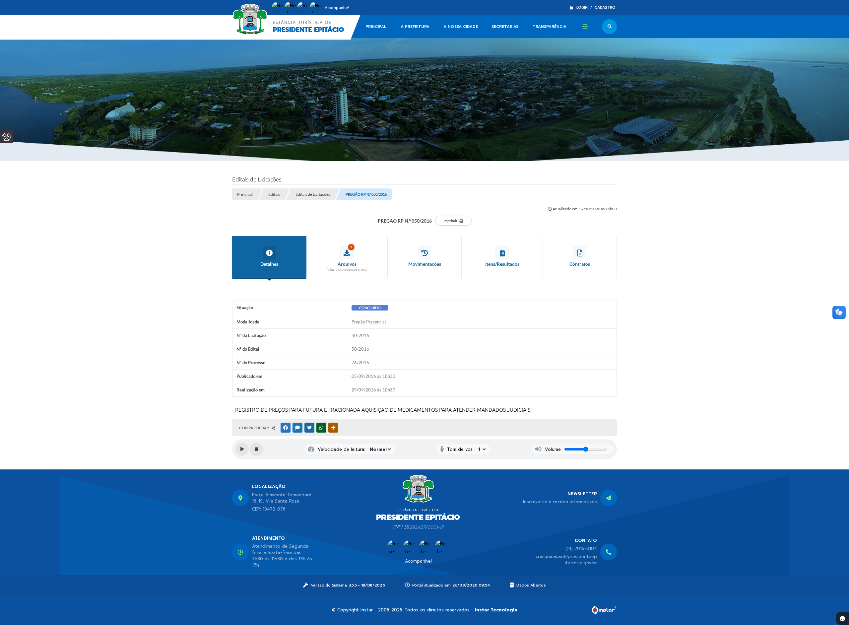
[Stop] (256, 449)
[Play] (242, 449)
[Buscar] (609, 26)
